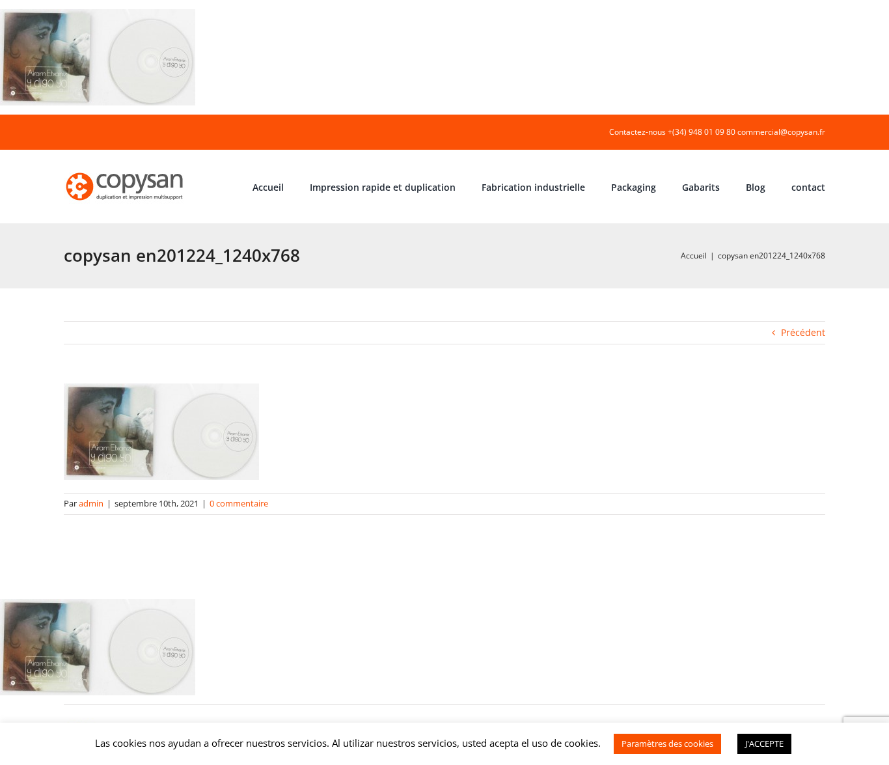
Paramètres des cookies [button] (667, 743)
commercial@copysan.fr (781, 131)
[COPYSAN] (125, 171)
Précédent (803, 332)
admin (91, 503)
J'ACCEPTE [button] (764, 743)
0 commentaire (239, 503)
